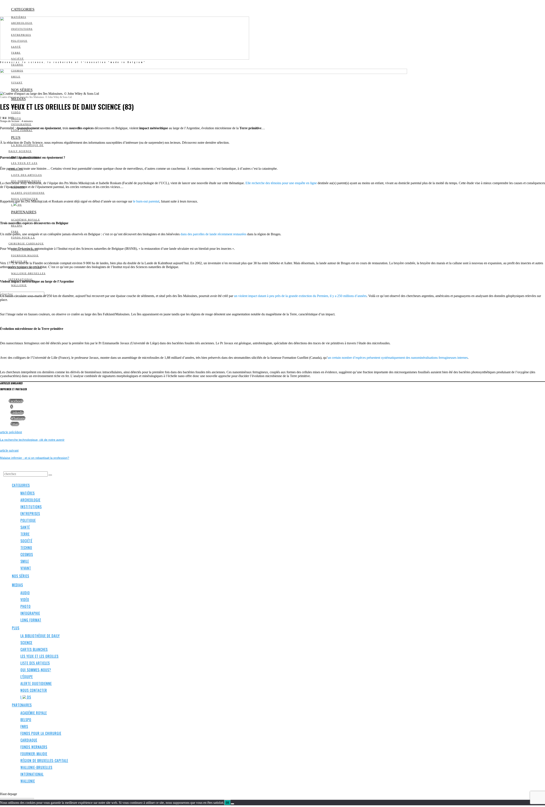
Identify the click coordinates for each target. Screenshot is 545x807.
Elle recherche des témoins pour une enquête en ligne (281, 183)
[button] (50, 475)
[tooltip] (16, 401)
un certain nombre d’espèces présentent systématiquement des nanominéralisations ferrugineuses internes (398, 357)
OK (227, 802)
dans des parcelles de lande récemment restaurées (213, 234)
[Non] (232, 803)
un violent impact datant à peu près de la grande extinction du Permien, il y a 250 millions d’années (300, 296)
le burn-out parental (146, 201)
